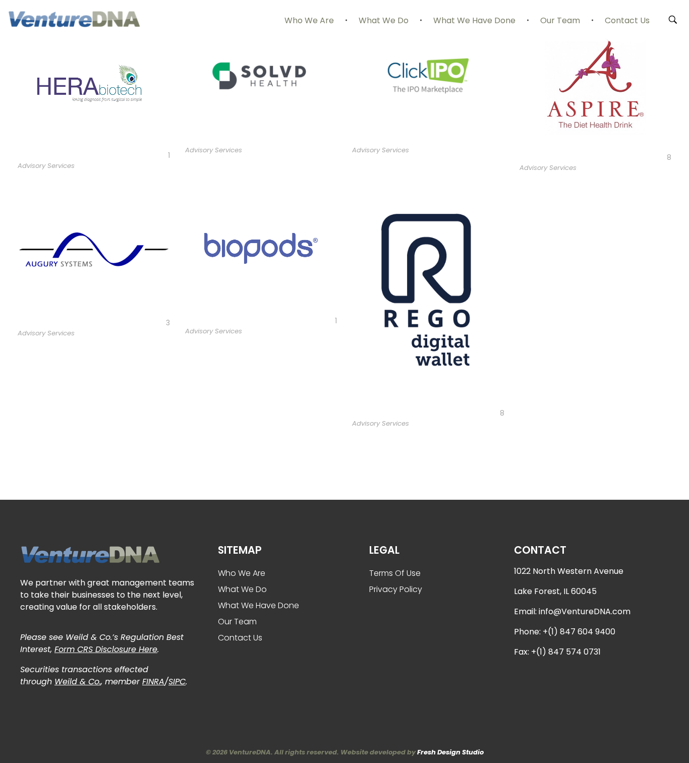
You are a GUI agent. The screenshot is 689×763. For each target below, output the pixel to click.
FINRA (153, 681)
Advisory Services (46, 165)
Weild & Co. (77, 681)
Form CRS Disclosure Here (105, 649)
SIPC (177, 681)
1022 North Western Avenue (568, 571)
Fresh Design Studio (450, 752)
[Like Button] (162, 155)
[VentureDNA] (74, 19)
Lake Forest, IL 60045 (555, 591)
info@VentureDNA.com (584, 611)
